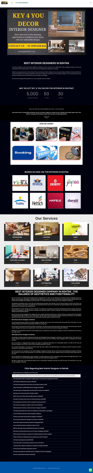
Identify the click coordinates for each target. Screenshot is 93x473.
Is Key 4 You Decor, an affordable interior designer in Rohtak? (28, 387)
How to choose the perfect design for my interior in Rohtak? (28, 419)
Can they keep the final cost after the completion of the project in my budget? (32, 410)
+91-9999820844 (21, 3)
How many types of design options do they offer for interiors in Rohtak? (31, 390)
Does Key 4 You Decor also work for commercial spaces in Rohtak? (29, 399)
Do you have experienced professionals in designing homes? (28, 422)
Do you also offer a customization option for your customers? (28, 442)
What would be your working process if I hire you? (25, 372)
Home (12, 2)
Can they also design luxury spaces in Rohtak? (24, 381)
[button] (46, 372)
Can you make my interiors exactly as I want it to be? (26, 425)
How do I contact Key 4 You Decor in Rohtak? (24, 454)
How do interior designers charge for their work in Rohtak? (28, 405)
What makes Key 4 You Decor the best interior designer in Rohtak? (29, 407)
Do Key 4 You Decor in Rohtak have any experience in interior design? (30, 437)
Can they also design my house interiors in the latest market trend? (30, 384)
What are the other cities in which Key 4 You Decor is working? (28, 428)
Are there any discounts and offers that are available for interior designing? (32, 451)
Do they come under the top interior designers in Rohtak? (27, 416)
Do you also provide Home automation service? (25, 448)
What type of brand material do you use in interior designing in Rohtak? (31, 431)
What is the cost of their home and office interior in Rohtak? (28, 396)
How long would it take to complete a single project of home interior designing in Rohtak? (35, 378)
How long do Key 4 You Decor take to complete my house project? (29, 402)
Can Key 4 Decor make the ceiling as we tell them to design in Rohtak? (30, 445)
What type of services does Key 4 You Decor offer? (25, 393)
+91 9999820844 (84, 2)
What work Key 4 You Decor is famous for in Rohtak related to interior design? (32, 434)
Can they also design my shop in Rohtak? (23, 439)
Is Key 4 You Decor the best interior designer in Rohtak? (27, 413)
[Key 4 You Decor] (4, 3)
